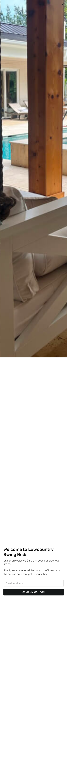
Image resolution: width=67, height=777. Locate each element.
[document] (33, 388)
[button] (63, 4)
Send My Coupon (33, 592)
